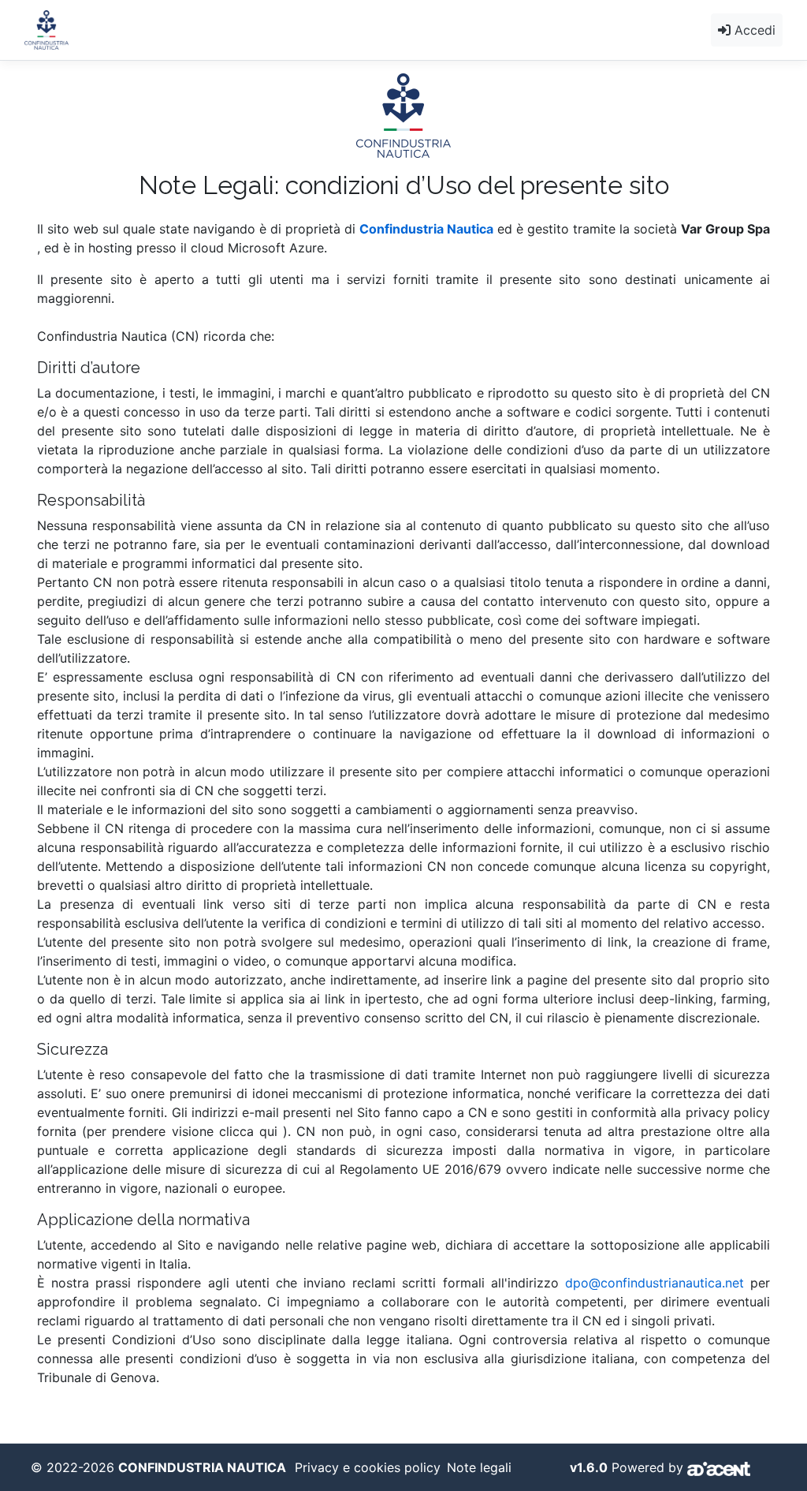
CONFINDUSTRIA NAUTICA (202, 1467)
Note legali (479, 1467)
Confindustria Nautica (426, 229)
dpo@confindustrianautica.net (654, 1283)
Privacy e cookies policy (368, 1467)
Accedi (753, 30)
